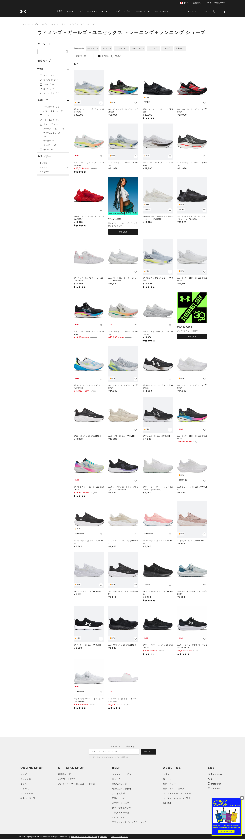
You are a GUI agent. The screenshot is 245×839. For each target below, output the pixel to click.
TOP (22, 24)
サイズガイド (118, 817)
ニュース (116, 779)
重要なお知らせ (119, 784)
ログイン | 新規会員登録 (215, 3)
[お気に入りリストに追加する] (101, 103)
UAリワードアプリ (67, 779)
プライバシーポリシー (113, 757)
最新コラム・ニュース (173, 788)
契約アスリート (170, 784)
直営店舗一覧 (64, 774)
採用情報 (167, 803)
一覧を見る (192, 337)
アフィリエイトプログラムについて (129, 822)
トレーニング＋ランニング (73, 24)
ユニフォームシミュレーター (177, 793)
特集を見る (123, 232)
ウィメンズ (92, 11)
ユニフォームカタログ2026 (176, 798)
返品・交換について (121, 808)
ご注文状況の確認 (120, 812)
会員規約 (103, 837)
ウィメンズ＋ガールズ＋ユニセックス (43, 24)
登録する (147, 752)
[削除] (97, 48)
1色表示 (118, 56)
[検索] (206, 11)
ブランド (167, 774)
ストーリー (168, 779)
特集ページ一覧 (27, 798)
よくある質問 (118, 793)
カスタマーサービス (121, 774)
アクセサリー (26, 793)
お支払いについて (120, 803)
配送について (118, 798)
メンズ (80, 11)
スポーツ (128, 11)
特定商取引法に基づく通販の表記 (84, 837)
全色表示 (105, 56)
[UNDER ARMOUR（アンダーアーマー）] (23, 11)
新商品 (60, 11)
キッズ (104, 11)
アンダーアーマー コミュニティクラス (76, 784)
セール (70, 11)
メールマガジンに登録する (122, 746)
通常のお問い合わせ (121, 788)
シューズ (116, 11)
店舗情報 (197, 3)
